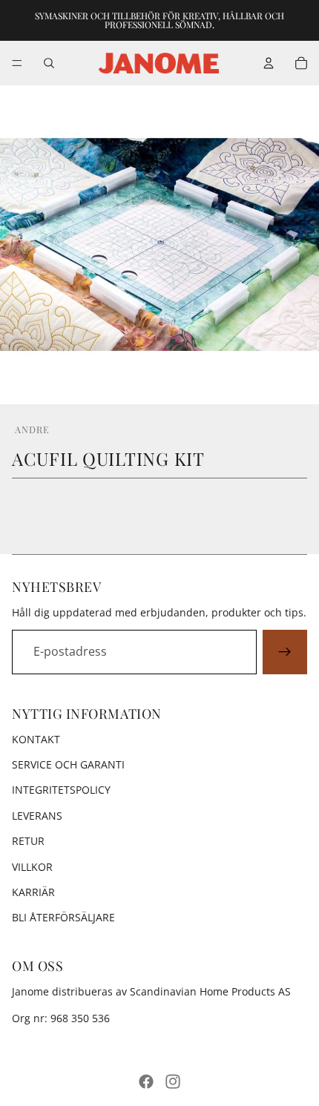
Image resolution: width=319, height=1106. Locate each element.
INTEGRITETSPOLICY (61, 790)
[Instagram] (173, 1081)
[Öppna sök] (49, 63)
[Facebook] (146, 1081)
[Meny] (17, 63)
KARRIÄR (33, 892)
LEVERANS (37, 816)
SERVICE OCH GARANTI (68, 764)
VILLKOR (32, 867)
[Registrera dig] (285, 652)
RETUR (28, 841)
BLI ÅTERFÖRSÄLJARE (63, 917)
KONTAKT (36, 739)
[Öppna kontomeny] (268, 63)
